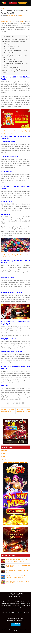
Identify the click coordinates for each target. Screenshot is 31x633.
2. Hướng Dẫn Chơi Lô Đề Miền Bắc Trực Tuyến (14, 42)
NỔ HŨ (3, 456)
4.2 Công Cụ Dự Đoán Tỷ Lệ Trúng (14, 61)
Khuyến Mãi (16, 612)
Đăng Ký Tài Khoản (24, 612)
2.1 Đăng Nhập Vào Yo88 (12, 45)
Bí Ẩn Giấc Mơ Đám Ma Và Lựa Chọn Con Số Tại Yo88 (18, 565)
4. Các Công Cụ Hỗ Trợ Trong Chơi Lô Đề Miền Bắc (15, 57)
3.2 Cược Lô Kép (10, 54)
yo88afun (20, 15)
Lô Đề (2, 8)
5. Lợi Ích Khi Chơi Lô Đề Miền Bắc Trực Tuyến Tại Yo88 (15, 64)
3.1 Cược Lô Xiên (10, 52)
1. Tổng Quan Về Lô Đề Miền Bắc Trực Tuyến (15, 39)
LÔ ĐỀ (3, 453)
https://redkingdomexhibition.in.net (15, 620)
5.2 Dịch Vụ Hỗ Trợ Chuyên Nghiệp (14, 69)
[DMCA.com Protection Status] (15, 624)
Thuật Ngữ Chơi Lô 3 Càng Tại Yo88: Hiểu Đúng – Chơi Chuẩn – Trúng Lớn (18, 560)
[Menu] (29, 3)
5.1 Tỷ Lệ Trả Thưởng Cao (12, 67)
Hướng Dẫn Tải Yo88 (7, 612)
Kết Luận (5, 73)
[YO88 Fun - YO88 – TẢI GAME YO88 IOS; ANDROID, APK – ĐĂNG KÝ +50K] (3, 3)
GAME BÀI (4, 450)
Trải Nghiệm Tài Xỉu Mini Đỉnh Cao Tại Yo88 (17, 571)
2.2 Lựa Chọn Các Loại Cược (12, 46)
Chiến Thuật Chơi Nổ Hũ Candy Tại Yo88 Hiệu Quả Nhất (17, 582)
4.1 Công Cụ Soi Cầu (10, 59)
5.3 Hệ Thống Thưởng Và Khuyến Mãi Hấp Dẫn (15, 71)
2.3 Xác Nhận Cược (10, 48)
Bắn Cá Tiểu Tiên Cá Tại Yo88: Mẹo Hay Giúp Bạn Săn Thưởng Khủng (17, 576)
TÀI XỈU (3, 459)
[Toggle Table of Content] (26, 36)
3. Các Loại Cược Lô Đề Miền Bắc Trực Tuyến (15, 50)
